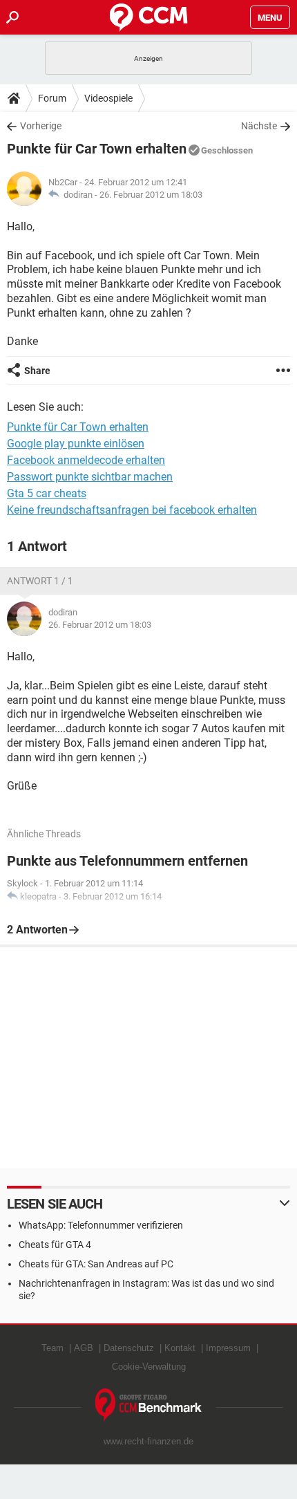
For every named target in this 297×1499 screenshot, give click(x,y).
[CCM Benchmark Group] (149, 1405)
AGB (83, 1348)
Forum (52, 98)
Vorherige (40, 125)
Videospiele (108, 98)
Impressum (228, 1348)
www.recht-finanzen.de (148, 1441)
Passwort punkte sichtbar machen (90, 476)
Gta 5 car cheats (46, 493)
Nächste (259, 125)
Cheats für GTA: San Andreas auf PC (96, 1263)
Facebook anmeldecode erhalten (86, 460)
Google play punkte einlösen (75, 443)
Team (52, 1348)
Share (37, 370)
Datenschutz (129, 1348)
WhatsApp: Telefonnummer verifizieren (101, 1225)
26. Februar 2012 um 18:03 (150, 194)
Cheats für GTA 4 (55, 1244)
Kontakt (179, 1348)
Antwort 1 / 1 (40, 580)
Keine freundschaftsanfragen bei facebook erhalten (132, 509)
